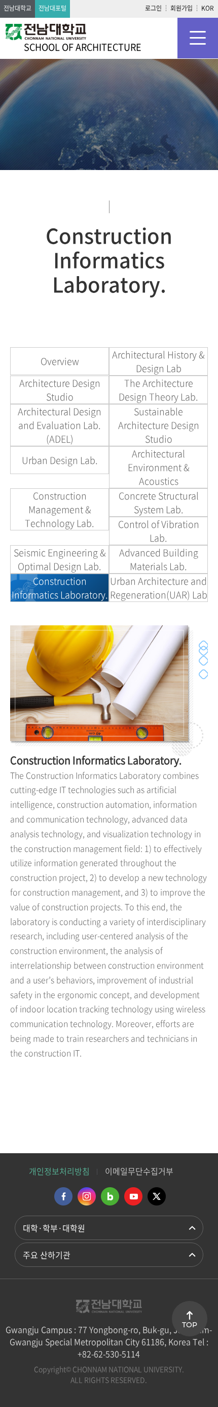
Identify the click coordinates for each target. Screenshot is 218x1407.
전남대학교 (17, 8)
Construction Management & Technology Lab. (59, 509)
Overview (60, 361)
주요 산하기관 (46, 1255)
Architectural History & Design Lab (158, 361)
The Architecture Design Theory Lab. (158, 390)
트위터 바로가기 (157, 1196)
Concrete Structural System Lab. (159, 502)
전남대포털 (52, 8)
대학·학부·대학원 (54, 1228)
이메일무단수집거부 (139, 1171)
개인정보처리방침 (59, 1171)
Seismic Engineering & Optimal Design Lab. (60, 559)
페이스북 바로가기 (63, 1196)
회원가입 (181, 8)
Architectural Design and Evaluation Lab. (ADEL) (59, 425)
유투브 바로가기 (133, 1196)
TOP (189, 1324)
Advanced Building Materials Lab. (158, 559)
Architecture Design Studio (59, 390)
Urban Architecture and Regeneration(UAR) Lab (158, 587)
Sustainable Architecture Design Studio (158, 425)
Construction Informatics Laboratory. (60, 587)
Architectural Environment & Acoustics (159, 467)
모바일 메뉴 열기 (197, 38)
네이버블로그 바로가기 (110, 1196)
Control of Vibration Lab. (158, 531)
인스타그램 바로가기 (87, 1196)
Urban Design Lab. (60, 460)
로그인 (153, 8)
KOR (207, 8)
